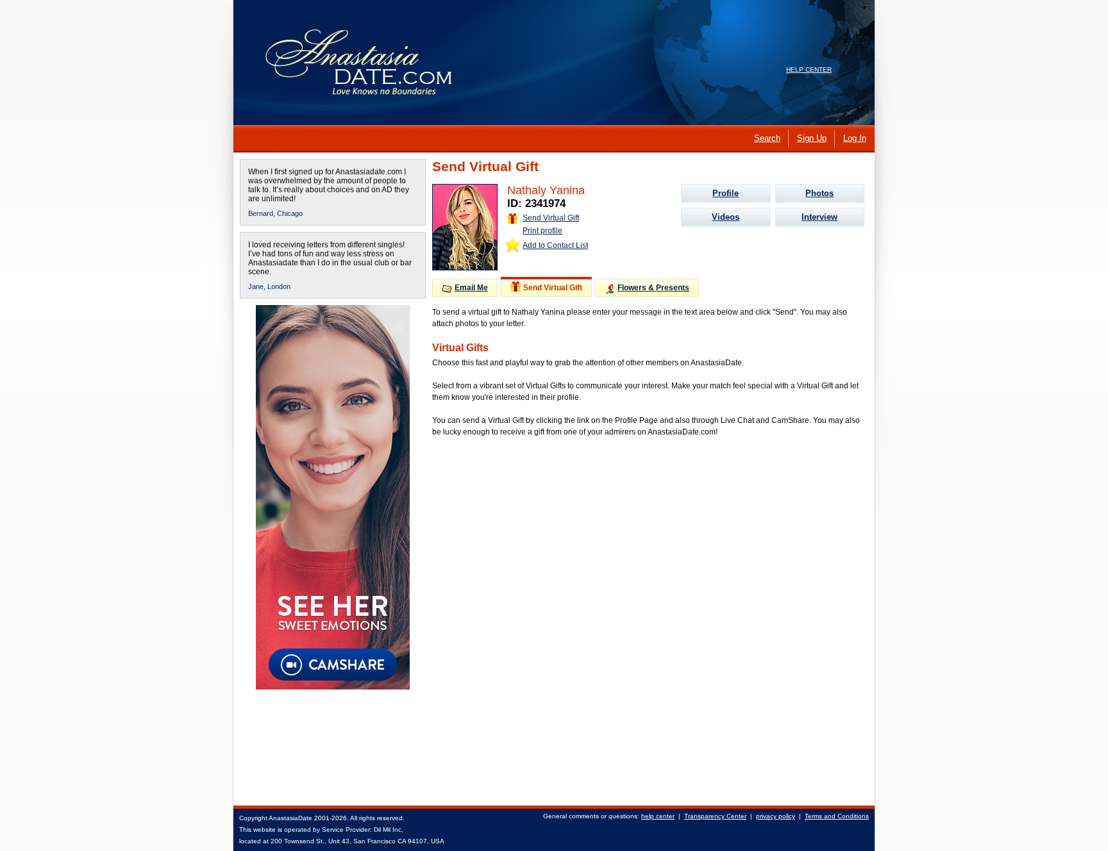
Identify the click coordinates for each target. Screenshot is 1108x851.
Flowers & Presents (653, 287)
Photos (819, 193)
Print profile (542, 230)
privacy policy (775, 816)
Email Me (471, 287)
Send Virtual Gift (551, 217)
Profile (725, 193)
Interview (819, 217)
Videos (725, 217)
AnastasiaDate (290, 818)
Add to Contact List (555, 245)
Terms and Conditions (837, 816)
